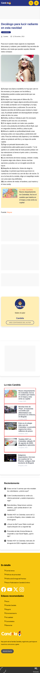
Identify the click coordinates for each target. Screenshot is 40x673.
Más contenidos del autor (20, 322)
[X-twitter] (15, 589)
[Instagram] (21, 589)
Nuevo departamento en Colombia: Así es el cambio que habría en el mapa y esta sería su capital (28, 197)
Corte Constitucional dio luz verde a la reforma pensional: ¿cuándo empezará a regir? (20, 498)
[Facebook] (3, 589)
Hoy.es (9, 212)
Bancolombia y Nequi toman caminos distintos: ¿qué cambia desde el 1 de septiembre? (19, 507)
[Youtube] (9, 589)
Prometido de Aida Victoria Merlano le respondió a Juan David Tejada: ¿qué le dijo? (20, 533)
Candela (5, 36)
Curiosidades (6, 32)
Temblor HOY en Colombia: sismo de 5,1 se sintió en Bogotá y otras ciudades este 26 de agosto (21, 517)
